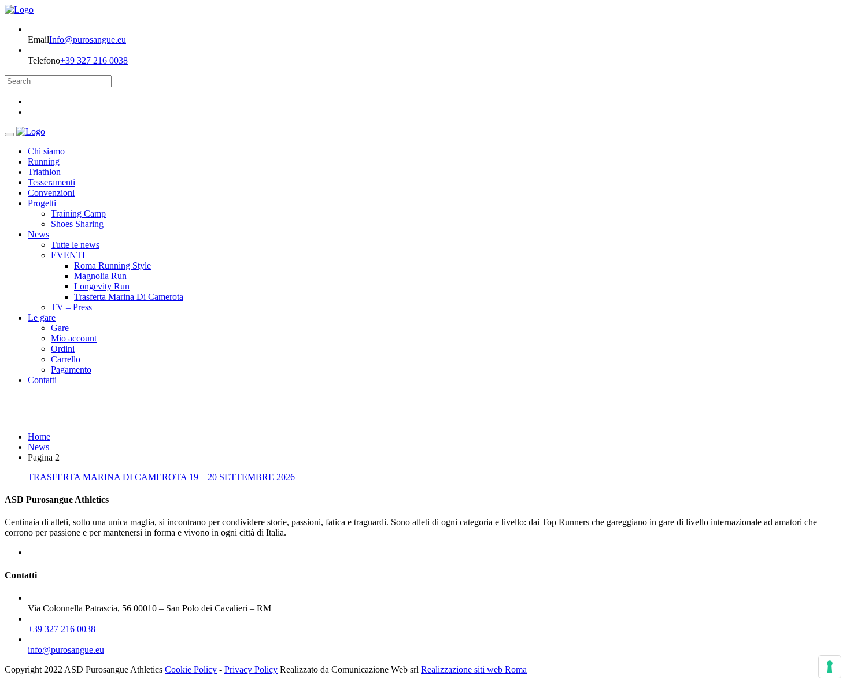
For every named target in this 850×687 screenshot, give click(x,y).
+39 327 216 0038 (94, 60)
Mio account (74, 338)
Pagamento (71, 369)
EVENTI (68, 255)
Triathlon (44, 172)
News (38, 234)
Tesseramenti (51, 182)
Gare (60, 328)
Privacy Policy (251, 669)
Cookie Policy (191, 669)
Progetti (42, 203)
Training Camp (78, 213)
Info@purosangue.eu (87, 39)
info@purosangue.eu (66, 650)
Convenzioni (51, 193)
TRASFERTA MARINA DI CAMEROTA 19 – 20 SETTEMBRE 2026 (161, 477)
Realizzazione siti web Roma (474, 669)
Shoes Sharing (77, 224)
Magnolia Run (100, 276)
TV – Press (71, 307)
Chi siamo (46, 151)
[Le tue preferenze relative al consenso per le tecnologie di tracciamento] (830, 667)
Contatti (42, 380)
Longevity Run (102, 286)
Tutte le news (75, 245)
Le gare (42, 317)
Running (44, 161)
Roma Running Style (112, 265)
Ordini (63, 349)
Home (39, 436)
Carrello (65, 359)
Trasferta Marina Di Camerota (128, 297)
